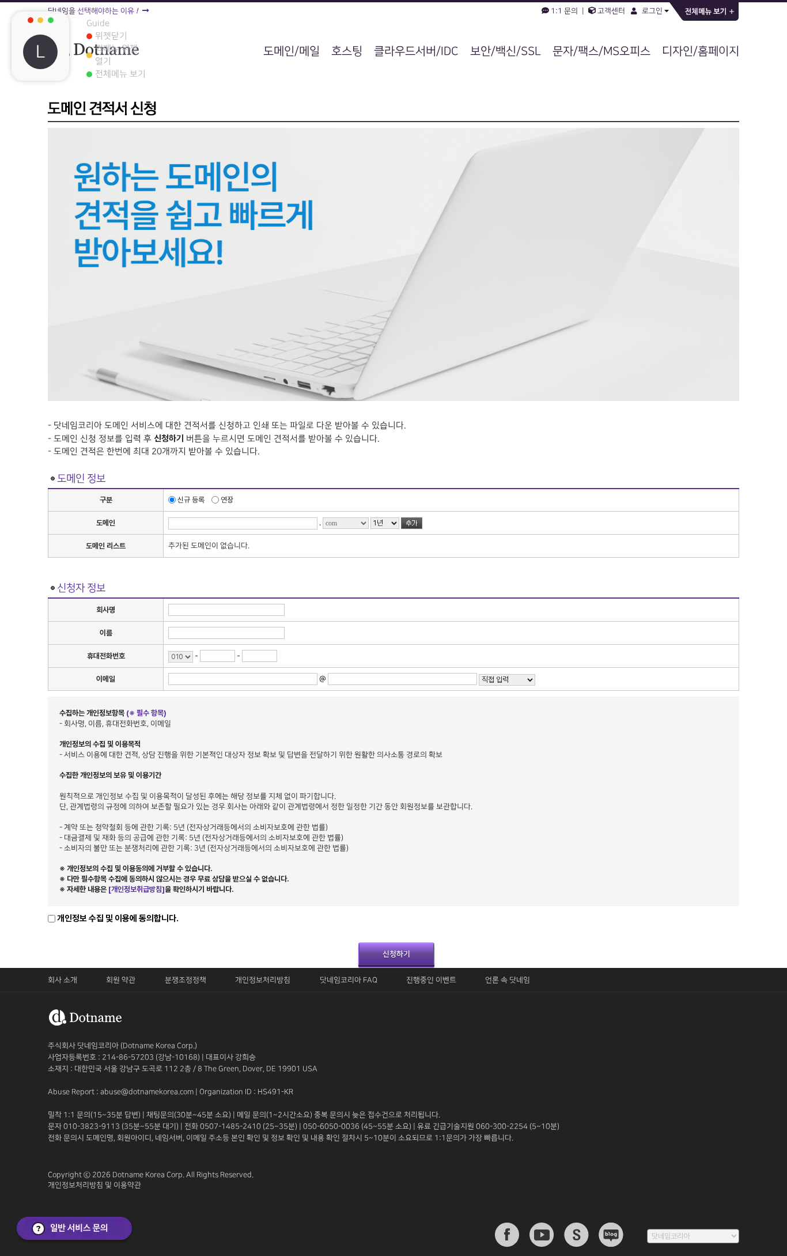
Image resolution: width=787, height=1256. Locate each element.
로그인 (651, 11)
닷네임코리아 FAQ (348, 980)
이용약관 (127, 1185)
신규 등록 (191, 499)
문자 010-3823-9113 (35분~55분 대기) (114, 1126)
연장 (226, 499)
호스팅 (346, 51)
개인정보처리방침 (262, 980)
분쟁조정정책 (185, 980)
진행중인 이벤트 (431, 980)
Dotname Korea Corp (147, 1175)
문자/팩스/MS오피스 (601, 51)
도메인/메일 (291, 51)
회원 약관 (120, 980)
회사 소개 (62, 980)
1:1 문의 (564, 11)
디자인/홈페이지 (700, 51)
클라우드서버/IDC (416, 51)
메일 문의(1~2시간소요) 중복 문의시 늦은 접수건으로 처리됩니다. (338, 1115)
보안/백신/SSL (505, 51)
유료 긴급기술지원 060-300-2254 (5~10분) (488, 1126)
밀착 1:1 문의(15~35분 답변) (94, 1115)
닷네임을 (93, 11)
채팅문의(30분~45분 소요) (188, 1115)
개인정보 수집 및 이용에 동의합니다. (118, 918)
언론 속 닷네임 (507, 980)
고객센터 (610, 11)
